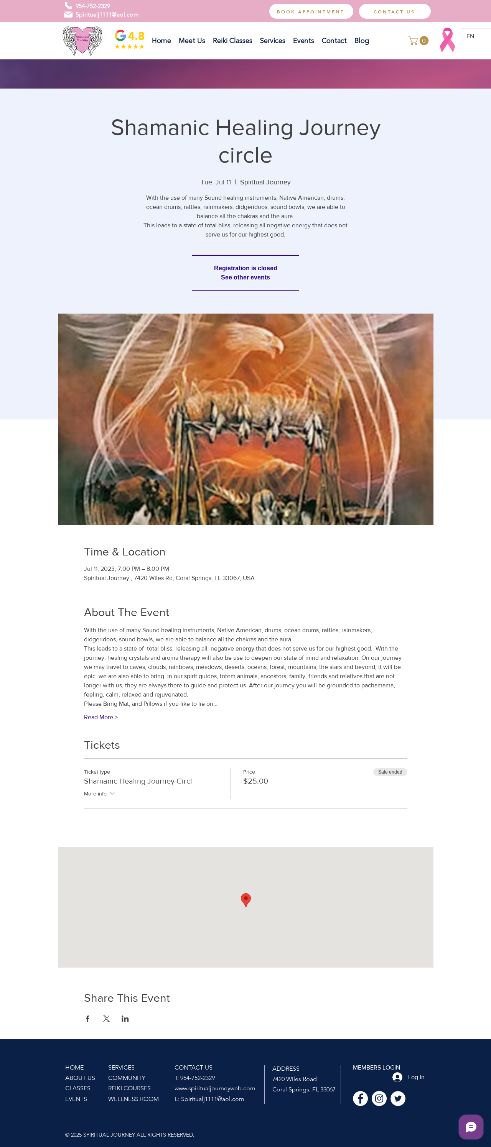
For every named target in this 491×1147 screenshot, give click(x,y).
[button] (420, 40)
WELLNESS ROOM (133, 1099)
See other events (245, 277)
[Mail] (68, 15)
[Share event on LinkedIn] (125, 1019)
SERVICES (121, 1067)
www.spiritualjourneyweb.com (215, 1088)
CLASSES (78, 1088)
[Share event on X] (106, 1019)
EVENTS (76, 1099)
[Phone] (68, 5)
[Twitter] (397, 1098)
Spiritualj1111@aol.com (107, 14)
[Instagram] (379, 1098)
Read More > (101, 717)
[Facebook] (360, 1098)
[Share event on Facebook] (87, 1019)
